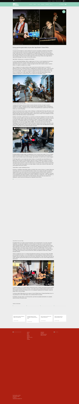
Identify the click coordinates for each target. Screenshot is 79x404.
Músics (28, 333)
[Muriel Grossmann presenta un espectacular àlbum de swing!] (60, 310)
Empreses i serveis (29, 337)
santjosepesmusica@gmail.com (17, 398)
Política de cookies (43, 335)
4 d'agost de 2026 (57, 320)
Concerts (28, 332)
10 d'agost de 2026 (43, 320)
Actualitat (64, 11)
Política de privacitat (44, 334)
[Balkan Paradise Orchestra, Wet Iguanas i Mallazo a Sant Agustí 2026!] (19, 310)
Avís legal (42, 333)
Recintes (28, 335)
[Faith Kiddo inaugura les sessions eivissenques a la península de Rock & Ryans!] (32, 310)
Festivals (28, 336)
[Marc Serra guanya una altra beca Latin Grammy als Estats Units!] (46, 310)
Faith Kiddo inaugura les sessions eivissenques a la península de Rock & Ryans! (32, 317)
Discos (28, 338)
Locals (28, 334)
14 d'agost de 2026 (16, 320)
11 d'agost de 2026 (29, 321)
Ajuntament (42, 332)
